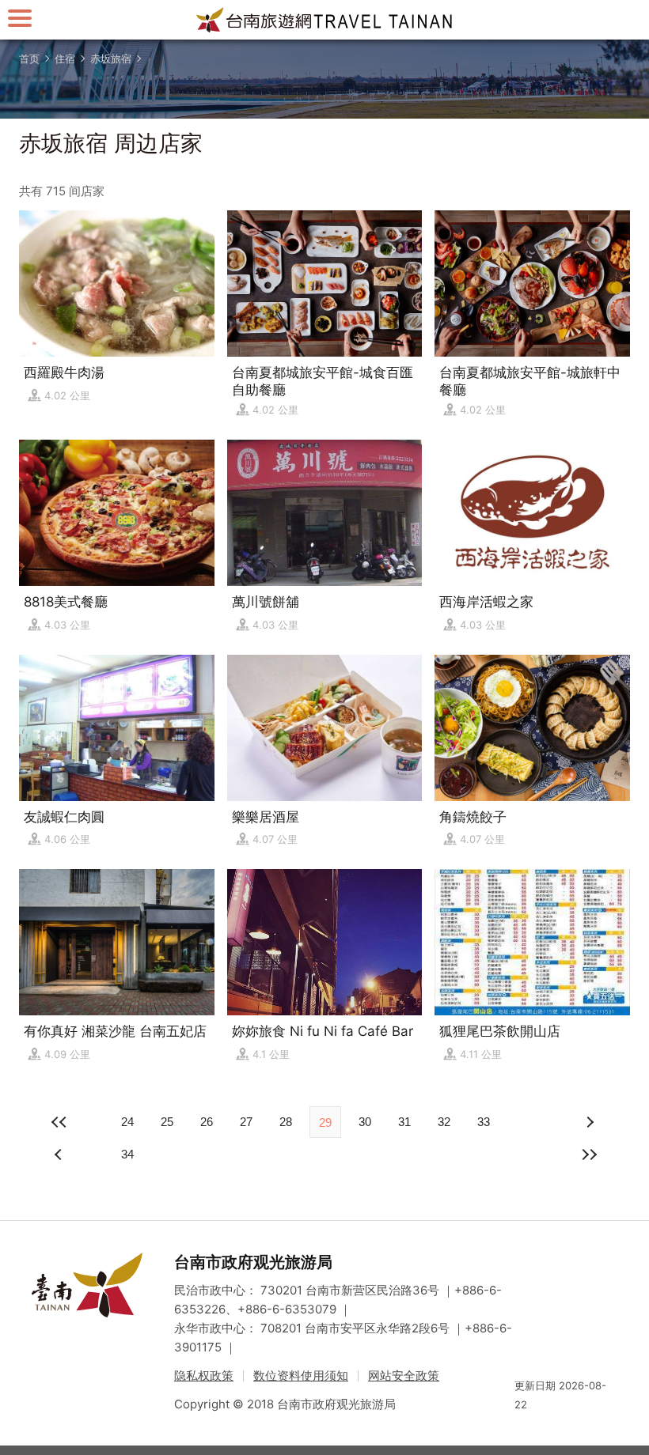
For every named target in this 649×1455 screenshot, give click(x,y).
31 (404, 1121)
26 (206, 1121)
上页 (589, 1122)
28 (285, 1121)
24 (127, 1121)
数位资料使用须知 (300, 1375)
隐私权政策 (203, 1375)
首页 (29, 58)
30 (365, 1121)
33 (483, 1121)
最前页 (60, 1122)
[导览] (20, 18)
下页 (60, 1154)
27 (246, 1121)
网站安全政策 (403, 1375)
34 (127, 1154)
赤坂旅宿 (110, 58)
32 (444, 1121)
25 (167, 1121)
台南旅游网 (324, 19)
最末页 (589, 1154)
